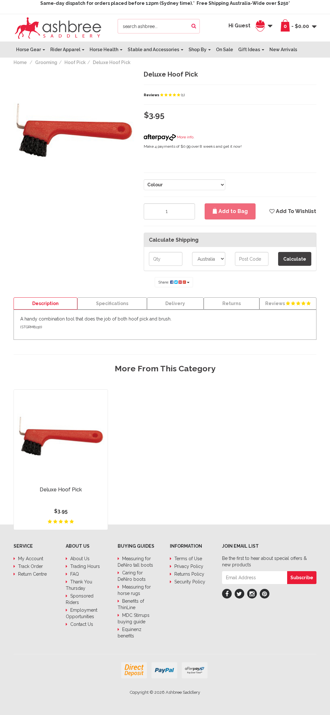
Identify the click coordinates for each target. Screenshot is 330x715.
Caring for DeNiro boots (132, 576)
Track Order (30, 566)
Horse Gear (29, 49)
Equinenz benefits (129, 632)
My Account (30, 558)
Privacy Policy (188, 566)
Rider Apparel (65, 49)
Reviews (152, 95)
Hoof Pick (75, 62)
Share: (164, 282)
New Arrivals (283, 49)
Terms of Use (187, 558)
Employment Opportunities (81, 613)
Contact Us (81, 624)
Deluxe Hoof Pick (112, 62)
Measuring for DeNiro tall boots (135, 562)
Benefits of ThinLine (131, 604)
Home (20, 62)
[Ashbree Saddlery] (58, 27)
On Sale (224, 49)
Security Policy (189, 581)
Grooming (46, 62)
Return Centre (32, 574)
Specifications (112, 303)
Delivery (175, 303)
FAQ (74, 574)
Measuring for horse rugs (134, 590)
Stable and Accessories (154, 49)
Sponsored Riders (79, 599)
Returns (231, 303)
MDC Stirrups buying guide (134, 618)
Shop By (198, 49)
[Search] (194, 26)
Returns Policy (188, 574)
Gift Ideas (249, 49)
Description (45, 303)
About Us (79, 558)
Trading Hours (84, 566)
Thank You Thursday (79, 585)
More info (184, 137)
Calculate (294, 259)
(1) (183, 95)
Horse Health (104, 49)
